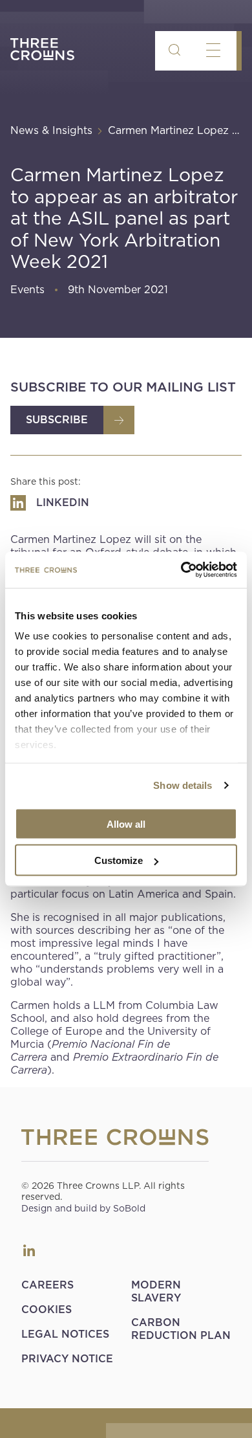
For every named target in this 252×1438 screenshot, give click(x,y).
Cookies (46, 1309)
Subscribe (57, 420)
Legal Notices (65, 1334)
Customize (118, 860)
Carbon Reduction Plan (181, 1329)
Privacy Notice (67, 1359)
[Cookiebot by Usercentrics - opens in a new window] (181, 570)
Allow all (126, 823)
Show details (182, 785)
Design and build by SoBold (83, 1208)
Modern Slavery (156, 1291)
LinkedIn (29, 1250)
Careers (47, 1285)
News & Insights (51, 130)
